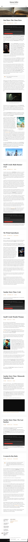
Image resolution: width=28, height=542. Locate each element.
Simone (5, 169)
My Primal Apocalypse (11, 233)
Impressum (11, 522)
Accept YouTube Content (8, 33)
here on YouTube (10, 446)
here (8, 397)
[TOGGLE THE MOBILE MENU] (1, 6)
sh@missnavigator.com (15, 520)
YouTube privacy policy (7, 29)
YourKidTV (17, 412)
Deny (18, 539)
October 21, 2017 (10, 169)
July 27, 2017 (10, 319)
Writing (17, 235)
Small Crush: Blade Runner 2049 (12, 166)
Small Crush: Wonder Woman (13, 317)
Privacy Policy (11, 521)
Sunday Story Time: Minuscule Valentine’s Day (14, 377)
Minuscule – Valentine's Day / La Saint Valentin (9, 412)
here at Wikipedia (16, 505)
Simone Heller (14, 2)
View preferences (24, 539)
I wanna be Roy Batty (10, 456)
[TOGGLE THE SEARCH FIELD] (26, 6)
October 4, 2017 (10, 235)
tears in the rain (13, 207)
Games (17, 424)
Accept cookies (13, 539)
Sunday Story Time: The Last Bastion (13, 421)
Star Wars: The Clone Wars (12, 20)
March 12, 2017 (10, 424)
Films (15, 169)
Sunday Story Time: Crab (12, 292)
